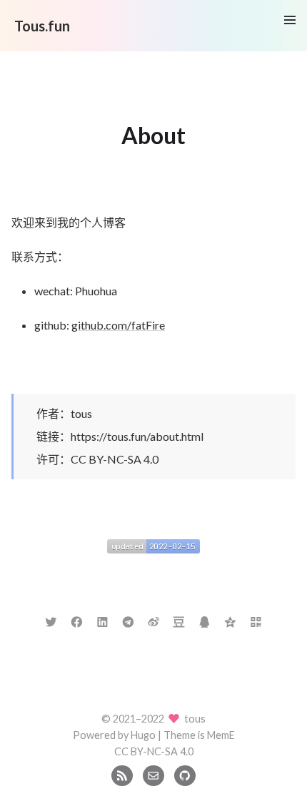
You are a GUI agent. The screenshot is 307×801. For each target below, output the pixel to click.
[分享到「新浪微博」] (154, 620)
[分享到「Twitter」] (51, 620)
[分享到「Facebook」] (77, 620)
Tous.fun (42, 25)
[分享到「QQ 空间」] (230, 620)
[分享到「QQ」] (204, 620)
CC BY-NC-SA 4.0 (114, 459)
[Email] (153, 774)
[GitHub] (184, 774)
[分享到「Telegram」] (128, 620)
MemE (221, 735)
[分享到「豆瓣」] (179, 620)
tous (81, 413)
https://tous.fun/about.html (137, 436)
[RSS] (121, 774)
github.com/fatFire (118, 325)
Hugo (143, 735)
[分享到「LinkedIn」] (102, 620)
